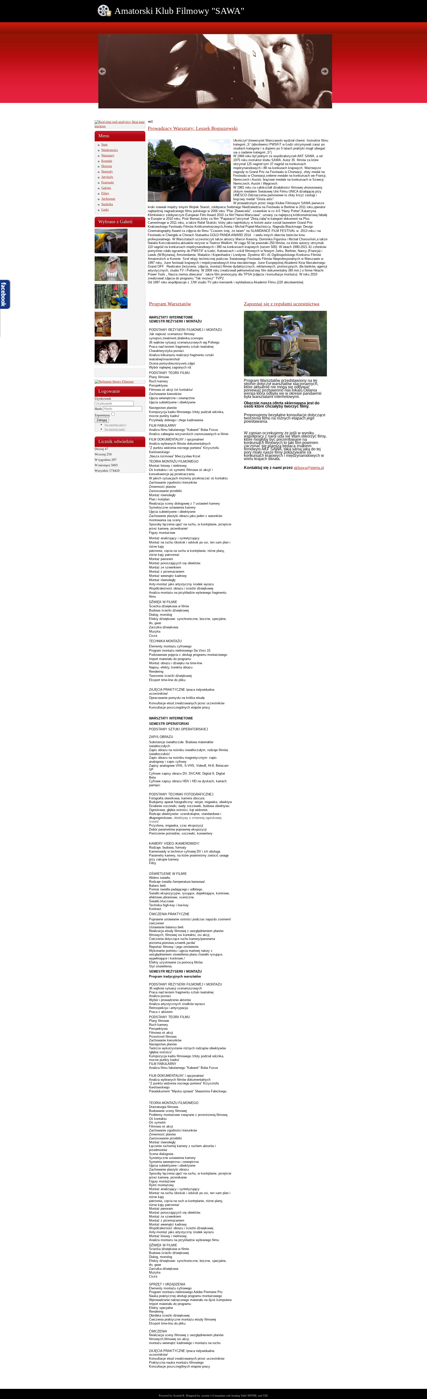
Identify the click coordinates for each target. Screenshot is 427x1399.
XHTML (252, 1395)
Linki (105, 209)
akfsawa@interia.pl (309, 468)
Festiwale (107, 182)
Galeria (106, 188)
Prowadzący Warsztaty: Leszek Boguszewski (193, 128)
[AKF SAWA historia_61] (111, 362)
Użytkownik (103, 398)
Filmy (105, 193)
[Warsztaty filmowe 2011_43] (111, 252)
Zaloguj (102, 420)
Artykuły (107, 177)
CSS (265, 1395)
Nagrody (107, 171)
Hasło (99, 409)
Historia (106, 166)
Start (104, 144)
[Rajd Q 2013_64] (111, 280)
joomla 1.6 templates (213, 1395)
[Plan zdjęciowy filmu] (103, 335)
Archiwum (108, 198)
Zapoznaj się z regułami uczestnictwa (281, 303)
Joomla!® (178, 1395)
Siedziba (107, 204)
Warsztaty (107, 155)
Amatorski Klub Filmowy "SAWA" (179, 11)
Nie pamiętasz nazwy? (115, 424)
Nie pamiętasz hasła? (115, 429)
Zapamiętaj (102, 415)
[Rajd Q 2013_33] (111, 307)
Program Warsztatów (170, 303)
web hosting (233, 1395)
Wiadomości (109, 150)
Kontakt (106, 161)
